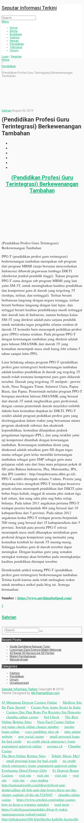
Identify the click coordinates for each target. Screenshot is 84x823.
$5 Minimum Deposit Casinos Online (29, 702)
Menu (5, 21)
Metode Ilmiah (19, 659)
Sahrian (7, 110)
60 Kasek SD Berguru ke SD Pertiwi (32, 653)
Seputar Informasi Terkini (29, 8)
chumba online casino (22, 716)
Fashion (15, 37)
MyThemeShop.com (45, 693)
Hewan (14, 40)
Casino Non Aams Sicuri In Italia (56, 707)
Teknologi (16, 47)
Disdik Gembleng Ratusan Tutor (30, 646)
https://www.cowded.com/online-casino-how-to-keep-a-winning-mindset (39, 802)
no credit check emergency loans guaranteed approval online (38, 743)
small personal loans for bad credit (31, 760)
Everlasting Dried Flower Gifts (24, 770)
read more (61, 804)
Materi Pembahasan (23, 656)
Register (16, 56)
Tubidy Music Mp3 (65, 755)
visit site (25, 775)
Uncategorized (19, 682)
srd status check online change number (30, 726)
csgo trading (39, 780)
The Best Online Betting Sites (24, 755)
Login (5, 56)
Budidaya (16, 34)
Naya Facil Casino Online (56, 721)
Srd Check (51, 716)
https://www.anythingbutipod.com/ (44, 598)
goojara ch (55, 746)
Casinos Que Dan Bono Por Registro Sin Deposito (43, 712)
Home (14, 27)
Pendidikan (17, 44)
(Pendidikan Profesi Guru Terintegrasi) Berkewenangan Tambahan (42, 184)
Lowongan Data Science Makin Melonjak (35, 649)
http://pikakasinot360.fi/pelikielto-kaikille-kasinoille (40, 819)
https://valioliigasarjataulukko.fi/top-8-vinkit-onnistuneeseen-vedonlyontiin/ (35, 812)
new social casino (31, 736)
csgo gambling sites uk (42, 731)
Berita (14, 31)
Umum (14, 50)
